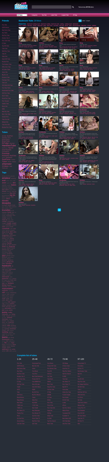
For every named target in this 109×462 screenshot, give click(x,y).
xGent (33, 368)
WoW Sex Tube (6, 51)
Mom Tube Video (6, 114)
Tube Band (50, 379)
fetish (4, 246)
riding (13, 314)
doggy (11, 233)
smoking (4, 324)
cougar (4, 223)
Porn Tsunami (5, 101)
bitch (12, 197)
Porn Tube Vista (6, 40)
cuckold (14, 225)
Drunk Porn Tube (6, 98)
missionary (13, 292)
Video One (4, 56)
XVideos (5, 166)
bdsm (7, 189)
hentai (4, 267)
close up (4, 219)
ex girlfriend (5, 241)
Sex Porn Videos (66, 407)
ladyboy (8, 281)
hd (12, 266)
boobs (10, 205)
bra (3, 208)
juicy (9, 280)
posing (13, 308)
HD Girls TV (81, 421)
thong (12, 337)
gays (4, 255)
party (14, 305)
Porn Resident (81, 410)
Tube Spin (65, 379)
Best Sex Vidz (35, 365)
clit (11, 218)
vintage (4, 347)
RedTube (13, 155)
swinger (10, 333)
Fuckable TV (65, 415)
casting (12, 213)
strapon (4, 330)
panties (4, 305)
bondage (4, 205)
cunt (11, 228)
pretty (6, 310)
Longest (88, 20)
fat (7, 244)
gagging (4, 253)
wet (10, 349)
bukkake (4, 212)
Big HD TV (65, 386)
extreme (4, 243)
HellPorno (5, 148)
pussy (4, 312)
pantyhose (10, 305)
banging (10, 186)
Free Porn (34, 373)
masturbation (7, 288)
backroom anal (55, 24)
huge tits (10, 272)
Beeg (9, 137)
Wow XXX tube (36, 384)
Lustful (64, 402)
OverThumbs (6, 150)
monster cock (5, 297)
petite (3, 306)
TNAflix (13, 159)
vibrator (13, 346)
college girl (25, 114)
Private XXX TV (36, 379)
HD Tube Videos (82, 415)
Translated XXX (66, 413)
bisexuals (8, 197)
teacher (8, 335)
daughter (12, 230)
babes (13, 185)
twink (14, 344)
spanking (13, 325)
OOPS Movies (5, 27)
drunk (7, 238)
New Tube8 (35, 407)
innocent (8, 275)
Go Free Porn (20, 418)
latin (3, 283)
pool (3, 308)
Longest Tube (65, 15)
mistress (4, 294)
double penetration (7, 237)
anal (4, 180)
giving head (10, 257)
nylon (3, 300)
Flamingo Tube (6, 80)
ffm (7, 246)
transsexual (9, 344)
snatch (8, 324)
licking (4, 285)
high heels (5, 269)
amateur (6, 178)
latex (12, 281)
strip (8, 330)
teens (5, 337)
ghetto (12, 255)
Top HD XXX (81, 379)
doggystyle (5, 235)
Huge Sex (49, 410)
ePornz (64, 405)
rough (3, 315)
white (13, 349)
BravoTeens (6, 139)
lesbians (11, 283)
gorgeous (10, 260)
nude (3, 298)
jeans (10, 278)
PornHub (5, 153)
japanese (5, 278)
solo (8, 325)
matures (5, 290)
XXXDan (41, 43)
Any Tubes (4, 32)
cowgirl (14, 223)
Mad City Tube (5, 111)
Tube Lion (4, 82)
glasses (9, 258)
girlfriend (4, 257)
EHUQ (49, 400)
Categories (34, 15)
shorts (10, 319)
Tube (18, 392)
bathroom (10, 188)
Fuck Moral (35, 371)
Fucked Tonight (66, 394)
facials (9, 243)
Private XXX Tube (51, 365)
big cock (13, 193)
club (9, 219)
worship (14, 351)
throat (11, 339)
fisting (13, 248)
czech (3, 230)
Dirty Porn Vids (81, 381)
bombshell (61, 185)
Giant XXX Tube (6, 59)
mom (3, 295)
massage (13, 286)
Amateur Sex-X (6, 38)
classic (8, 218)
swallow (11, 332)
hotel (3, 270)
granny (4, 261)
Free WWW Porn (36, 381)
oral (9, 302)
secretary (13, 315)
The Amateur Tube (6, 64)
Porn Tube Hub (51, 407)
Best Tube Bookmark (37, 376)
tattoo (3, 335)
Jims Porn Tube (66, 423)
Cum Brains (50, 363)
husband (10, 273)
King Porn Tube (51, 386)
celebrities (9, 215)
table (14, 333)
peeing (67, 159)
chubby (4, 218)
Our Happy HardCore (83, 384)
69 (9, 176)
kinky (11, 280)
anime (7, 180)
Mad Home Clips (6, 30)
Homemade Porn (36, 363)
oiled (10, 300)
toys (12, 343)
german (8, 255)
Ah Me (4, 136)
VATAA (49, 381)
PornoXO (5, 156)
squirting (6, 328)
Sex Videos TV (20, 410)
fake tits (4, 244)
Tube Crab (4, 48)
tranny (4, 344)
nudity (7, 298)
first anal (61, 25)
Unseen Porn (5, 116)
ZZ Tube (49, 397)
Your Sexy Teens (6, 87)
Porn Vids (4, 24)
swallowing (4, 333)
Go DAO (49, 418)
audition (24, 25)
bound (6, 206)
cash (8, 213)
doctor (6, 233)
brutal (12, 210)
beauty (4, 191)
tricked (89, 25)
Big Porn (80, 373)
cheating (4, 216)
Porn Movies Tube (51, 368)
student (12, 330)
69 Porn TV (80, 368)
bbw (3, 189)
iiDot (79, 423)
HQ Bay (49, 413)
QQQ (3, 108)
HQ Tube (80, 400)
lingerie (9, 285)
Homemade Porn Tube (7, 90)
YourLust (5, 168)
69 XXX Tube (65, 400)
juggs (5, 280)
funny (10, 252)
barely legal (5, 188)
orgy (3, 303)
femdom (14, 244)
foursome (4, 250)
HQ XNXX (34, 402)
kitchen (4, 281)
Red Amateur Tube (82, 371)
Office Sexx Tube (6, 66)
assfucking (89, 45)
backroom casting (45, 24)
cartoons (4, 213)
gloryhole (4, 260)
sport (70, 25)
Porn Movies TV (36, 413)
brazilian (6, 208)
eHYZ (18, 389)
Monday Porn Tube (7, 127)
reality (10, 312)
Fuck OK (49, 371)
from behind (5, 252)
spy (3, 328)
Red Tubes (20, 402)
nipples (11, 297)
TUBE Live (19, 407)
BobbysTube (5, 122)
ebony (12, 238)
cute (14, 228)
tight (7, 341)
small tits (11, 322)
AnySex (4, 137)
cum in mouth (9, 226)
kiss (15, 280)
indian (4, 275)
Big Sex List (5, 74)
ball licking (4, 186)
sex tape (4, 317)
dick (11, 232)
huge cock (5, 272)
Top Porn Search (51, 421)
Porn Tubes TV (66, 384)
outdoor (11, 303)
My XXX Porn (35, 392)
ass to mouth (47, 45)
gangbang (9, 253)
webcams (5, 349)
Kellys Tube (50, 415)
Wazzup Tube (81, 405)
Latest (83, 20)
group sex (10, 262)
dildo (14, 232)
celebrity (94, 25)
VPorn (9, 161)
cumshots (5, 229)
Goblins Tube (5, 103)
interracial (5, 277)
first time (4, 248)
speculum (4, 327)
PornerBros (5, 151)
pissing (13, 306)
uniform (4, 346)
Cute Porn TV (65, 368)
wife (7, 351)
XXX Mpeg (65, 363)
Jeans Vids (5, 72)
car (15, 212)
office (7, 300)
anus (11, 180)
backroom (21, 46)
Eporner (12, 143)
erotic (6, 240)
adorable (12, 176)
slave (3, 322)
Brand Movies (20, 397)
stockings (13, 328)
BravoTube (6, 141)
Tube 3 (79, 389)
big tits (12, 195)
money (7, 295)
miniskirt (7, 292)
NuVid (10, 148)
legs (6, 283)
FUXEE (64, 376)
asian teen (9, 183)
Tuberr (34, 397)
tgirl (9, 337)
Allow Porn (35, 400)
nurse (11, 298)
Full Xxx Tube (50, 389)
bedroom (9, 191)
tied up (3, 341)
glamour (4, 258)
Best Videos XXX (66, 418)
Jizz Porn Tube (36, 415)
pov (3, 310)
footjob (11, 249)
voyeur (9, 347)
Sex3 (3, 157)
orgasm (13, 302)
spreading (13, 327)
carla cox (67, 185)
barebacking (90, 160)
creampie (8, 225)
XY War (49, 392)
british (10, 208)
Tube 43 (4, 53)
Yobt (10, 166)
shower (4, 320)
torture (9, 343)
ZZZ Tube (34, 423)
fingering (12, 246)
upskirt (8, 346)
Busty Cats (4, 106)
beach (11, 189)
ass (14, 183)
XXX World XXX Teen (7, 85)
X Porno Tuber (66, 365)
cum (3, 226)
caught (3, 215)
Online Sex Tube (66, 392)
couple (9, 223)
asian (4, 183)
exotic (10, 241)
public (11, 310)
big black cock (5, 193)
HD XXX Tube (81, 386)
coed (12, 219)
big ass (14, 191)
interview (29, 25)
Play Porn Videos (66, 371)
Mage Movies (20, 400)
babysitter (83, 25)
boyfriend (14, 206)
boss (3, 206)
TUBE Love (20, 405)
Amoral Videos (20, 421)
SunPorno (6, 159)
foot (8, 249)
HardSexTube (9, 145)
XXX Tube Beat (66, 421)
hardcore (6, 265)
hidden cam (9, 267)
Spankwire (9, 157)
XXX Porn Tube (6, 93)
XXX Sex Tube (20, 384)
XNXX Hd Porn (81, 394)
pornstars (8, 308)
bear (14, 189)
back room (50, 25)
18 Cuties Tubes (6, 69)
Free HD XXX (81, 413)
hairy (3, 263)
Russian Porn (5, 61)
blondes (5, 201)
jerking (14, 278)
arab (14, 180)
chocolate (9, 216)
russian (8, 315)
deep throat (5, 232)
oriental (7, 303)
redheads (5, 314)
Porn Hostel (65, 397)
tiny (3, 343)
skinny (12, 320)
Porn (79, 376)
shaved (9, 317)
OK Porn (49, 373)
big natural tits (5, 195)
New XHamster (36, 410)
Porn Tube (50, 402)
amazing (13, 178)
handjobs (9, 263)
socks (12, 324)
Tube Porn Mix (5, 119)
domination (12, 235)
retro (10, 314)
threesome (6, 339)
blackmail (39, 25)
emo (3, 240)
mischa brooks (76, 25)
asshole (4, 185)
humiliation (4, 273)
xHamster (7, 164)
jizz (3, 280)
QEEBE (49, 394)
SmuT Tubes (5, 95)
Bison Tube (50, 423)
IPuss (18, 415)
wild (10, 351)
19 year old (29, 45)
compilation (10, 221)
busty (9, 212)
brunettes (6, 210)
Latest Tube (54, 15)
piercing (8, 306)
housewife (8, 270)
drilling (4, 238)
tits (5, 343)
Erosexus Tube (6, 77)
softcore (4, 325)
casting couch (68, 24)
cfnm (14, 215)
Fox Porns (80, 397)
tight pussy (12, 341)
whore (4, 351)
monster (11, 295)
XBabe (14, 161)
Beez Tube (50, 384)
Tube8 (4, 162)
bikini (3, 197)
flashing (4, 249)
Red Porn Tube (36, 421)
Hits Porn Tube (5, 35)
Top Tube (44, 15)
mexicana (10, 290)
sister (8, 320)
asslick (8, 185)
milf (3, 292)
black (8, 198)
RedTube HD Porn (82, 392)
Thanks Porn (20, 413)
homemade (12, 269)
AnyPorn (10, 136)
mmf (8, 294)
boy (10, 206)
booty (13, 205)
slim (7, 322)
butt (13, 212)
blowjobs (6, 203)
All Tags (75, 15)
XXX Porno (20, 394)
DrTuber (5, 143)
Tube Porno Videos (82, 402)
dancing (8, 230)
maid (9, 286)
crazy (3, 225)
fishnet (9, 248)
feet (10, 244)
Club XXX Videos (36, 386)
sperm (9, 327)
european (11, 240)
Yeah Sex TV (81, 418)
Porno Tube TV (36, 418)
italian (10, 277)
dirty (3, 233)
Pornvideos (80, 365)
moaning (12, 294)
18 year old (5, 176)
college (4, 221)
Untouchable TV (82, 363)
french (9, 250)
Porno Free (50, 405)
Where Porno (65, 410)
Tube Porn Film (6, 124)
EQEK (33, 389)
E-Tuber (4, 43)
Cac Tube (49, 376)
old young (4, 302)
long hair (4, 286)
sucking (5, 332)
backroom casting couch (33, 24)
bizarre (4, 198)
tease (11, 335)
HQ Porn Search (66, 373)
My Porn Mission (36, 394)
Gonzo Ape (65, 389)
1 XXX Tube (35, 405)
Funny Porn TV (81, 407)
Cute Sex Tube (20, 423)
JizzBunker (83, 110)
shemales (5, 319)
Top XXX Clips (5, 45)
